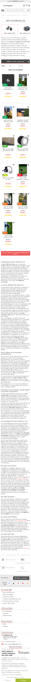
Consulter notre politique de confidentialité (12, 674)
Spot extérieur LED (9, 33)
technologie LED (21, 520)
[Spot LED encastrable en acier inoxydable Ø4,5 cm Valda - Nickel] (8, 80)
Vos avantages (7, 611)
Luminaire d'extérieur (11, 15)
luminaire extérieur (21, 478)
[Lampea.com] (7, 5)
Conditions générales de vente (12, 599)
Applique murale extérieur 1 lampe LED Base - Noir (22, 121)
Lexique (5, 626)
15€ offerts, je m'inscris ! (21, 578)
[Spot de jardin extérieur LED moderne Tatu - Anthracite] (23, 199)
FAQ (4, 624)
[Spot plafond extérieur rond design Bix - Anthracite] (8, 112)
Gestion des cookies (9, 603)
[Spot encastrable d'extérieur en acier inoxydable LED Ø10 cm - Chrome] (23, 141)
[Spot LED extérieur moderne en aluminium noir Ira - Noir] (23, 170)
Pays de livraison (15, 647)
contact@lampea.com (14, 644)
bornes (26, 548)
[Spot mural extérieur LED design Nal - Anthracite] (8, 228)
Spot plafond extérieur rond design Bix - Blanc (23, 89)
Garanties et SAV (8, 597)
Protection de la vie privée (11, 601)
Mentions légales (8, 594)
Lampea (3, 15)
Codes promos (7, 615)
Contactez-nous (7, 632)
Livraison (5, 613)
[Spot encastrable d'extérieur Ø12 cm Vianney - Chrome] (8, 141)
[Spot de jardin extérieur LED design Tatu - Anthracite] (8, 199)
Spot (19, 15)
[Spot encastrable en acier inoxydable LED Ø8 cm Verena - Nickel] (8, 170)
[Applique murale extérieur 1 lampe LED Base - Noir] (23, 112)
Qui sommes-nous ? (9, 592)
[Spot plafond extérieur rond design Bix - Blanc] (23, 80)
